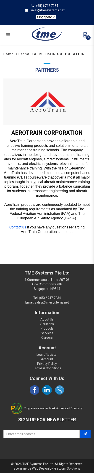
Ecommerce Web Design (31, 468)
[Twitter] (59, 390)
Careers (47, 337)
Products (47, 328)
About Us (47, 319)
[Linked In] (47, 390)
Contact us (17, 227)
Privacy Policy (47, 363)
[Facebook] (34, 390)
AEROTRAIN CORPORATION (59, 54)
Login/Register (47, 354)
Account (47, 359)
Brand (23, 54)
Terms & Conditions (47, 368)
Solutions (47, 324)
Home (8, 54)
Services (47, 333)
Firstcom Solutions (67, 468)
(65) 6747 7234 (47, 5)
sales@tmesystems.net (47, 10)
